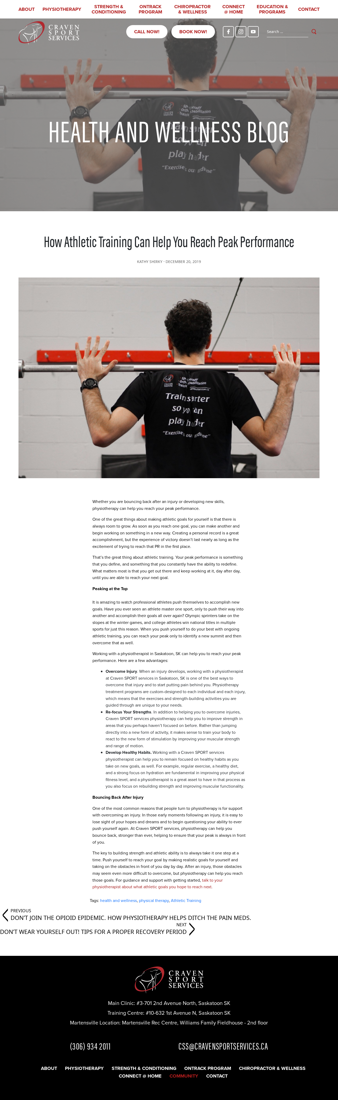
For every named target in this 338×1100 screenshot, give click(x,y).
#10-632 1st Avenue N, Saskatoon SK (188, 1013)
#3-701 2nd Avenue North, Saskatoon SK (183, 1003)
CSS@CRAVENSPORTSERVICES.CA (223, 1045)
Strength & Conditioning (109, 9)
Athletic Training (186, 900)
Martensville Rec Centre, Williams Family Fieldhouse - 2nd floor (195, 1023)
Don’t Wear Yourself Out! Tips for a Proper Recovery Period (93, 932)
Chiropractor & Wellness (192, 9)
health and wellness (118, 900)
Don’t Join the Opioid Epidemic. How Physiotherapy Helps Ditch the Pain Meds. (131, 918)
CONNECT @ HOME (233, 9)
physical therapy (154, 900)
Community (184, 1076)
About (26, 9)
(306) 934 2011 (90, 1045)
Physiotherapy (62, 9)
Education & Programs (272, 9)
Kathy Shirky (149, 261)
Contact (309, 9)
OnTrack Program (150, 9)
